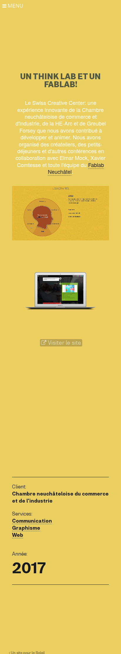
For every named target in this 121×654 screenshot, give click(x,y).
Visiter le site (63, 343)
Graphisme (26, 528)
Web (17, 535)
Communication (32, 521)
